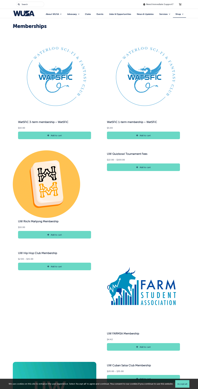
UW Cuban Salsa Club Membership (129, 365)
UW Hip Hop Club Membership (37, 253)
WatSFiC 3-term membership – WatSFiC (43, 122)
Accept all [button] (182, 384)
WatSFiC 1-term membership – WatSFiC (132, 122)
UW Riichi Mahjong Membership (38, 221)
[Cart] (180, 4)
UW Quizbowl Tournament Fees (127, 153)
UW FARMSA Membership (123, 333)
